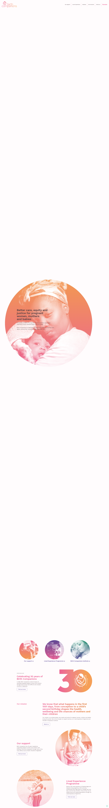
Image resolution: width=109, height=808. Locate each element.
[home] (9, 4)
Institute (84, 4)
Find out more (22, 689)
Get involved (91, 4)
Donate (104, 4)
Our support (67, 4)
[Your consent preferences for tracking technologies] (107, 806)
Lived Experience (76, 4)
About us (98, 4)
